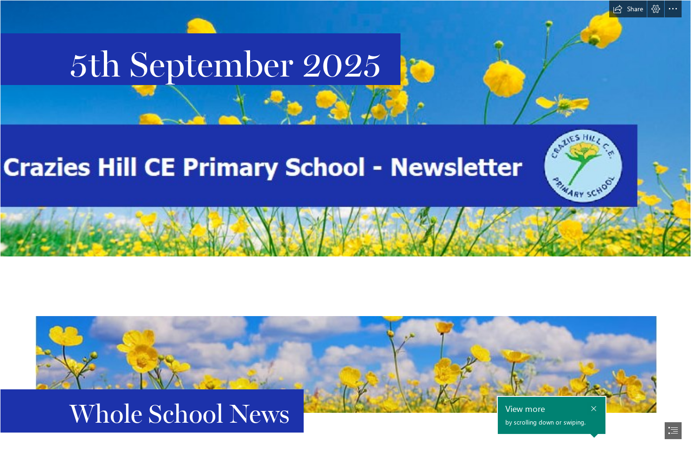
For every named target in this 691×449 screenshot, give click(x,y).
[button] (628, 8)
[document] (345, 224)
